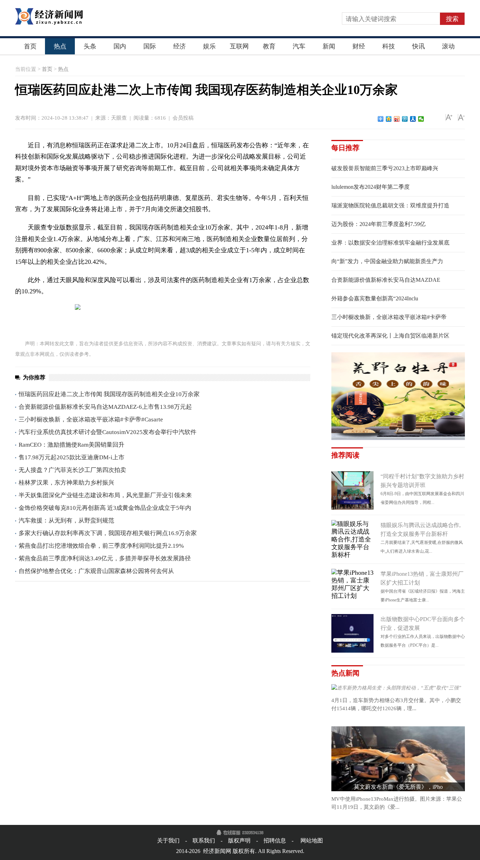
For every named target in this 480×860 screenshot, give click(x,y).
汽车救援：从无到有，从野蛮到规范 (66, 520)
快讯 (418, 46)
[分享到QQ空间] (389, 119)
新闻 (329, 46)
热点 (60, 46)
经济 (179, 46)
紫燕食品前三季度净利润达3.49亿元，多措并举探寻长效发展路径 (105, 558)
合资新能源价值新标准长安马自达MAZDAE (385, 280)
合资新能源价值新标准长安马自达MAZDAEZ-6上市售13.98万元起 (105, 407)
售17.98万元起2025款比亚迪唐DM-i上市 (71, 457)
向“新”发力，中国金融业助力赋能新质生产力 (387, 261)
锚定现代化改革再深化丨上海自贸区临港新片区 (390, 336)
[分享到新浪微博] (397, 119)
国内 (119, 46)
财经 (358, 46)
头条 (90, 46)
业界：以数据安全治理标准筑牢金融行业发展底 (390, 243)
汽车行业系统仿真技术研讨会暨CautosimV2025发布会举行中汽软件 (107, 432)
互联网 (239, 46)
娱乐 (209, 46)
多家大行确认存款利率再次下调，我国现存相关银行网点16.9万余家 (108, 533)
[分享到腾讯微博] (405, 119)
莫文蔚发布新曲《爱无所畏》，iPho (398, 787)
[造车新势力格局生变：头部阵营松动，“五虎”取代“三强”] (396, 688)
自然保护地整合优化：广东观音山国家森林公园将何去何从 (96, 571)
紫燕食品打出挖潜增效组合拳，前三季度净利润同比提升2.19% (101, 545)
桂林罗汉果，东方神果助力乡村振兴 (66, 482)
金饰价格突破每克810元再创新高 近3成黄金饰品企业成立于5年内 (105, 508)
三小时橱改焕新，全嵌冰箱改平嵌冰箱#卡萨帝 (389, 317)
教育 (269, 46)
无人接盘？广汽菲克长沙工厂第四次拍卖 (72, 470)
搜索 (452, 18)
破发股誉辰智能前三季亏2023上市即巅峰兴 (384, 168)
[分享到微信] (421, 119)
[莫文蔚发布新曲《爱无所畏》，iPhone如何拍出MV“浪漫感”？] (398, 730)
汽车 (299, 46)
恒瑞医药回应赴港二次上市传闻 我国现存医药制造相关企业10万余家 (109, 394)
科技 (388, 46)
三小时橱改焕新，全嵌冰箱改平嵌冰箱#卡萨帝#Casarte (91, 419)
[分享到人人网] (413, 119)
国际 (149, 46)
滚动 (448, 46)
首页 (30, 46)
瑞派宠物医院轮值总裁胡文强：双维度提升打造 (390, 205)
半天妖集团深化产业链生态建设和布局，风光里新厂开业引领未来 (105, 495)
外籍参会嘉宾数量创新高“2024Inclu (374, 298)
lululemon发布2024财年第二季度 (370, 187)
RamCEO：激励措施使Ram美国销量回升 (71, 444)
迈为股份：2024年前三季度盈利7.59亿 (378, 224)
